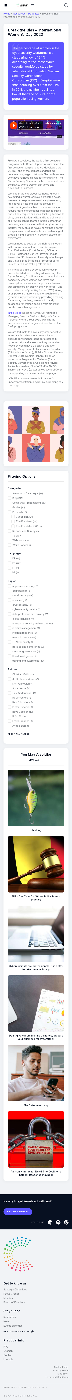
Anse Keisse (21, 688)
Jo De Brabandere (25, 679)
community (20, 600)
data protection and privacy (30, 614)
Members (8, 1298)
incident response (24, 632)
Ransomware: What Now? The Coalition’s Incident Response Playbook (36, 1173)
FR (16, 567)
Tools (17, 535)
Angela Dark (21, 725)
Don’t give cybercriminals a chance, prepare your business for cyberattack (36, 1037)
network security (24, 637)
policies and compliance (28, 646)
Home (6, 13)
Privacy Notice (61, 1370)
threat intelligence (24, 656)
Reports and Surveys (26, 531)
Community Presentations (29, 502)
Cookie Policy (61, 1367)
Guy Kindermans (24, 693)
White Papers (21, 545)
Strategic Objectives (15, 1289)
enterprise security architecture (32, 623)
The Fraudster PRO (29, 526)
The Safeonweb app (36, 1105)
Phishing (36, 830)
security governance (26, 651)
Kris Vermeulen (22, 683)
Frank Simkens (22, 720)
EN (16, 563)
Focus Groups (11, 1293)
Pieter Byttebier (22, 707)
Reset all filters (19, 734)
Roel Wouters (21, 697)
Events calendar (12, 1325)
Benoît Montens (22, 702)
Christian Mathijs (23, 674)
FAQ (5, 1346)
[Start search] (66, 5)
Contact (7, 1355)
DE (16, 558)
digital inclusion (23, 618)
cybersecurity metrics (26, 609)
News (6, 1321)
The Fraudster (26, 521)
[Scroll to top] (67, 1391)
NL (16, 572)
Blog (17, 497)
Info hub (8, 1359)
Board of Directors (14, 1302)
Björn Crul (19, 716)
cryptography (22, 604)
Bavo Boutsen (22, 711)
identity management (26, 628)
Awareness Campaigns (27, 493)
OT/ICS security (22, 641)
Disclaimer (63, 1373)
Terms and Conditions (57, 1377)
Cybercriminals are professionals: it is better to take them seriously (36, 967)
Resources (19, 13)
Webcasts (20, 540)
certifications (21, 590)
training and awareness (28, 660)
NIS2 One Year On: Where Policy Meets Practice (36, 898)
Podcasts (33, 13)
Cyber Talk (24, 516)
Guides (18, 507)
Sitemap (8, 1350)
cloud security (22, 595)
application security (25, 586)
